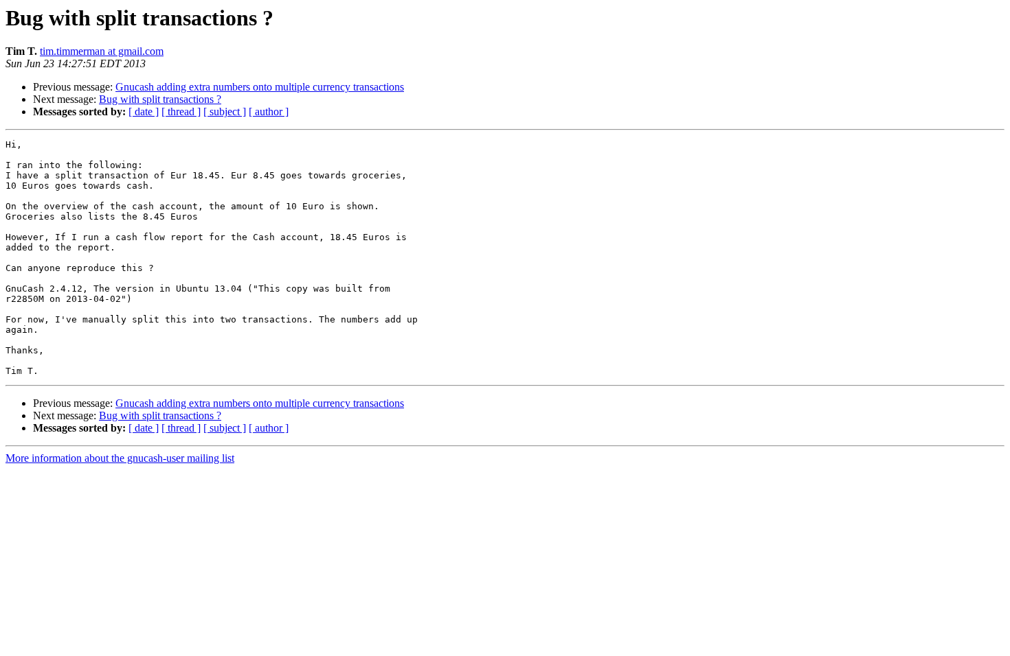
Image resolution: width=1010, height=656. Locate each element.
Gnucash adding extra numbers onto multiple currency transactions (259, 87)
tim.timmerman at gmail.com (102, 51)
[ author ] (269, 111)
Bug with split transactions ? (160, 99)
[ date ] (143, 111)
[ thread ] (181, 111)
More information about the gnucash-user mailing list (119, 458)
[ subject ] (224, 111)
